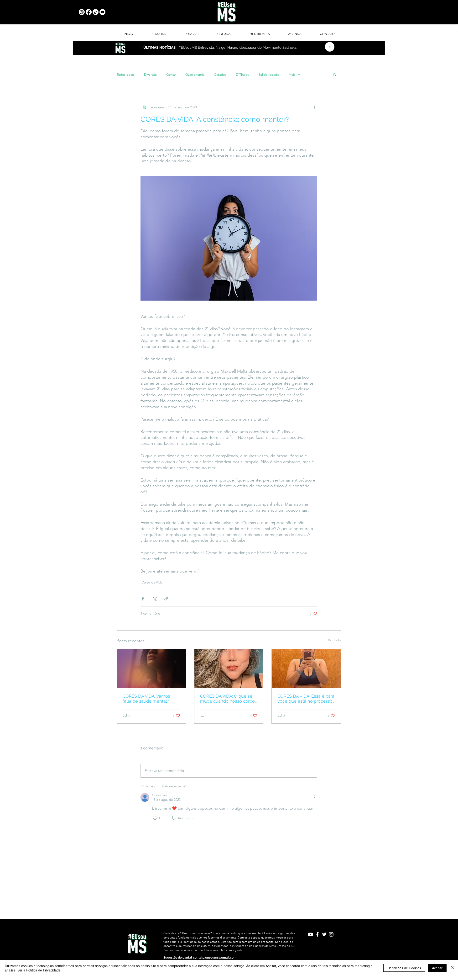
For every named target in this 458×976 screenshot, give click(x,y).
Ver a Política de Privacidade (39, 970)
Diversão (150, 75)
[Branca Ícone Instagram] (331, 934)
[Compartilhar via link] (166, 598)
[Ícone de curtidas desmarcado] (155, 818)
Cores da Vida (151, 582)
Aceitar (437, 967)
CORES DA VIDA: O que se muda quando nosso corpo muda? (227, 699)
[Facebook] (89, 12)
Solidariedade (268, 75)
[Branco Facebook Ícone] (317, 934)
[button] (335, 74)
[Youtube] (102, 12)
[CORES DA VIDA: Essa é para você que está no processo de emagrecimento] (306, 668)
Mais (292, 75)
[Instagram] (82, 12)
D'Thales (242, 75)
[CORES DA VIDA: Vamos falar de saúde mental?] (151, 668)
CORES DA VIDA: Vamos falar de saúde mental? (146, 699)
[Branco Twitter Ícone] (324, 934)
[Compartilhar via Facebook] (143, 598)
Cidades (220, 75)
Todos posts (126, 75)
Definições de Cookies (404, 967)
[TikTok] (96, 12)
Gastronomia (194, 75)
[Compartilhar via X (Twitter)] (154, 598)
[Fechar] (452, 968)
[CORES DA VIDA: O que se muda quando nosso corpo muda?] (228, 668)
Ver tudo (334, 640)
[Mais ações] (314, 107)
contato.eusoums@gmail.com (214, 957)
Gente (171, 75)
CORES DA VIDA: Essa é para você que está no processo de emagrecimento (305, 699)
